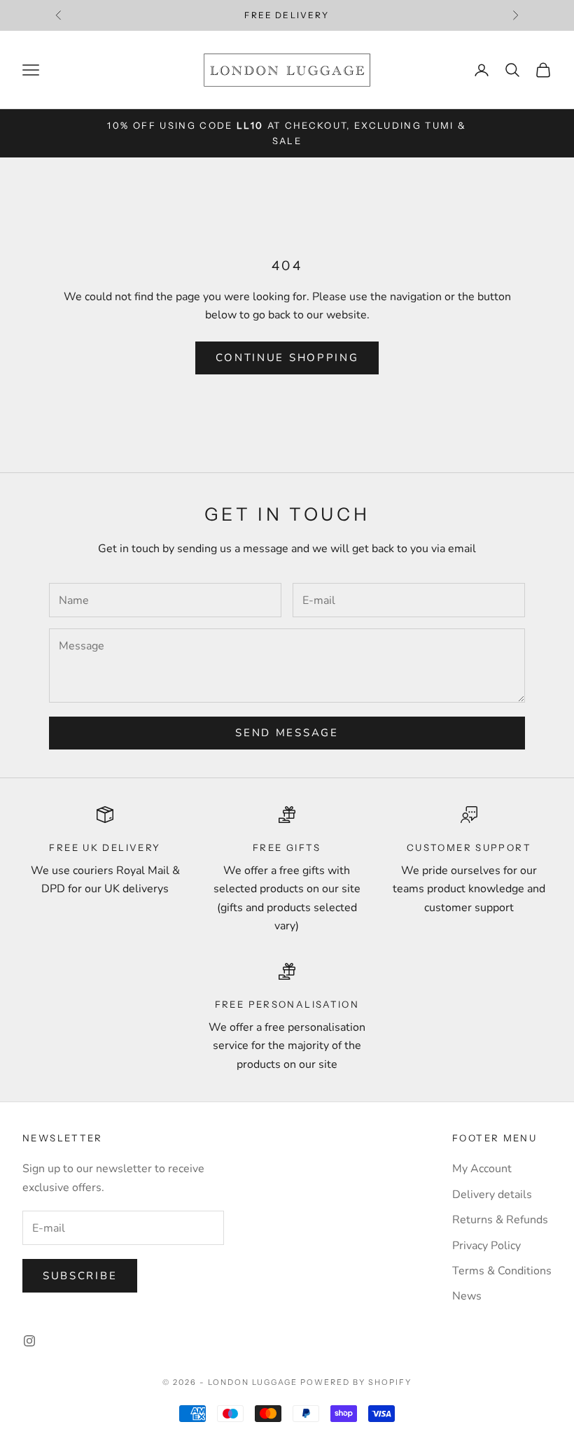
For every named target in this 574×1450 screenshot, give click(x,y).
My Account (482, 1168)
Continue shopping (287, 358)
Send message (286, 733)
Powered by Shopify (356, 1382)
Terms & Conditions (502, 1271)
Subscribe (80, 1276)
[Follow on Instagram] (29, 1341)
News (467, 1296)
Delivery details (492, 1194)
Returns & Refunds (500, 1219)
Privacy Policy (486, 1245)
